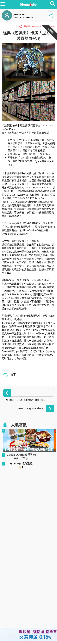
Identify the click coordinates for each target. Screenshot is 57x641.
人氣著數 (19, 425)
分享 (13, 374)
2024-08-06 (18, 17)
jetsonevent (19, 14)
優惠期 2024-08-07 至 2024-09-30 (39, 26)
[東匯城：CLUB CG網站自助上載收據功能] (28, 393)
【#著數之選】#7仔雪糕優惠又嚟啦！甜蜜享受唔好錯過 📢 (30, 449)
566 (31, 17)
